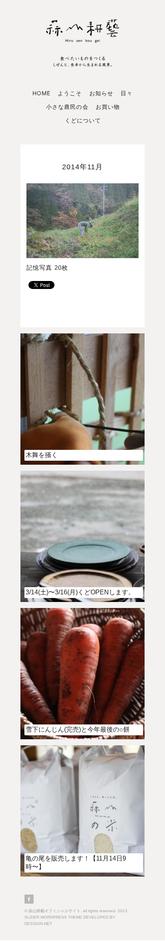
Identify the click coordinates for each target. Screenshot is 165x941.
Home (41, 93)
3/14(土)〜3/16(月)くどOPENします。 (80, 592)
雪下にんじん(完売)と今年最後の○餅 (78, 729)
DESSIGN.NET (38, 923)
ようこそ (70, 93)
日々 (127, 93)
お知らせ (101, 93)
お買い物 (108, 106)
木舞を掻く (42, 454)
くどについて (83, 120)
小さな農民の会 (67, 106)
